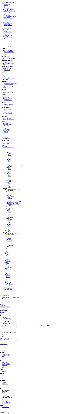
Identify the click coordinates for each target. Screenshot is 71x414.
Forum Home (9, 91)
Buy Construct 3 (8, 118)
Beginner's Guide (9, 50)
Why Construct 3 (5, 362)
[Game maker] (8, 147)
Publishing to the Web (12, 51)
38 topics (7, 320)
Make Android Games (16, 202)
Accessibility (4, 409)
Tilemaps (7, 131)
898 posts (11, 320)
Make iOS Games (15, 203)
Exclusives (8, 138)
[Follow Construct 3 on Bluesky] (7, 111)
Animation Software (5, 350)
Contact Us (6, 287)
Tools (7, 132)
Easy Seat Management (5, 363)
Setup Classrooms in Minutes (12, 83)
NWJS (9, 69)
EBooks (8, 125)
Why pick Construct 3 (10, 76)
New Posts (8, 105)
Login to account (9, 288)
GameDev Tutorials (5, 384)
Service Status (4, 410)
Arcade (5, 270)
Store (3, 114)
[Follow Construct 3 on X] (4, 400)
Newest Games (9, 97)
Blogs (5, 281)
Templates (8, 129)
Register (3, 145)
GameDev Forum (5, 383)
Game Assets (4, 382)
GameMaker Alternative (6, 354)
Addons (8, 123)
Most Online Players (10, 99)
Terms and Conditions (5, 407)
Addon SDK (9, 46)
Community (4, 87)
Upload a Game (9, 100)
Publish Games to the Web (17, 201)
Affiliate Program (5, 371)
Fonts (7, 126)
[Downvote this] (15, 321)
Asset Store (6, 252)
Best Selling (9, 136)
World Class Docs (10, 84)
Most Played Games (11, 98)
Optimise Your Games (16, 204)
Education (3, 72)
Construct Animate (13, 165)
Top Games (9, 96)
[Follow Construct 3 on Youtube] (7, 110)
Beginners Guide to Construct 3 (17, 200)
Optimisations (11, 53)
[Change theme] (8, 289)
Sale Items (8, 143)
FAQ (7, 79)
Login (6, 145)
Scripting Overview (10, 45)
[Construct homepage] (8, 2)
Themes (8, 130)
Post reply (1, 304)
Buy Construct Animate (10, 119)
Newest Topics (10, 92)
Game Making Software (6, 349)
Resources (6, 188)
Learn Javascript (4, 365)
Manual (8, 62)
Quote (9, 323)
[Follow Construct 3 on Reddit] (7, 109)
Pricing (3, 356)
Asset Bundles (9, 142)
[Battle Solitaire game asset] (0, 311)
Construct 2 (10, 216)
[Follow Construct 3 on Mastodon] (8, 113)
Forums (5, 262)
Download (10, 68)
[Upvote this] (7, 321)
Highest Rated (9, 137)
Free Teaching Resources (6, 364)
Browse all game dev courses (10, 58)
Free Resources (10, 77)
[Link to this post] (6, 322)
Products (3, 3)
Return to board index (7, 338)
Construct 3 (13, 189)
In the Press (4, 377)
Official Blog (10, 104)
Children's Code (4, 408)
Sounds (10, 128)
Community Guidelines (5, 386)
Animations (9, 124)
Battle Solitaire (2, 312)
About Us (3, 375)
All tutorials (8, 54)
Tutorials (7, 64)
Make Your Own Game (5, 355)
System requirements (11, 63)
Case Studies (4, 358)
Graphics (8, 127)
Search (3, 293)
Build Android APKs (11, 52)
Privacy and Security (11, 78)
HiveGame (2, 315)
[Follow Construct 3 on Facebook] (8, 112)
